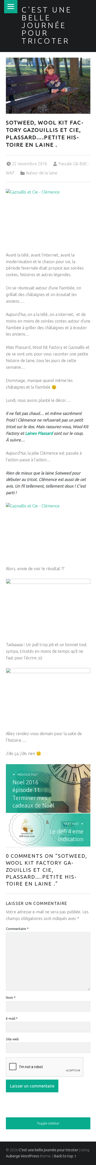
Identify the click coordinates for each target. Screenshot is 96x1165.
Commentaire (17, 928)
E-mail (12, 1018)
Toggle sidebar (48, 1123)
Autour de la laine (41, 173)
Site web (12, 1039)
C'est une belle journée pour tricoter (47, 25)
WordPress (30, 1156)
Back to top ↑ (65, 1156)
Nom (11, 997)
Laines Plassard (39, 433)
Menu (10, 6)
